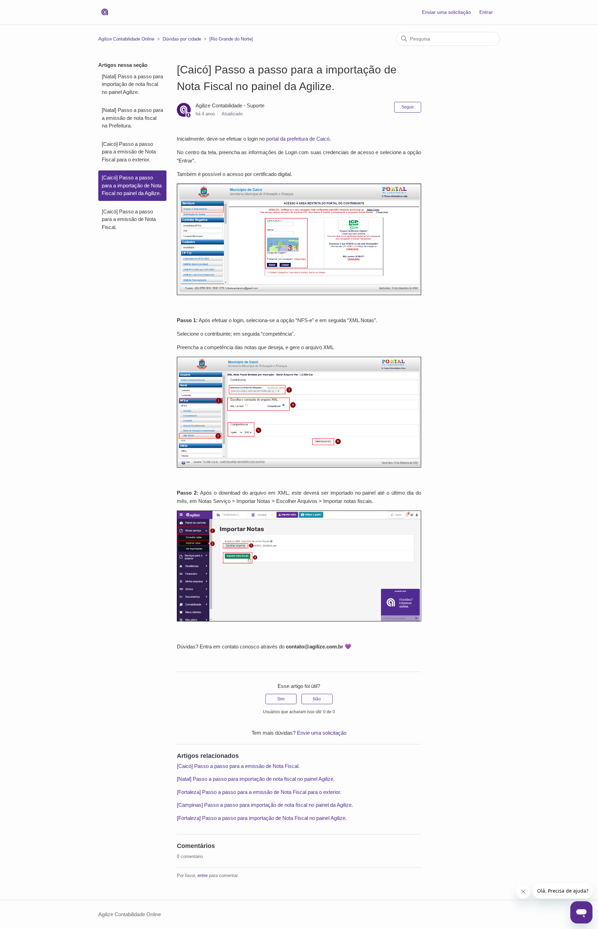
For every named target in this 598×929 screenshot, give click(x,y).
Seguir (407, 107)
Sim (280, 699)
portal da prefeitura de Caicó (297, 139)
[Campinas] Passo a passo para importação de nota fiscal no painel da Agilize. (265, 805)
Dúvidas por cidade (182, 39)
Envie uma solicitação (321, 733)
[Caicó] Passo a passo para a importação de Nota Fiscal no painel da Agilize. (132, 185)
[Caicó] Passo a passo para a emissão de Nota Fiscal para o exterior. (129, 151)
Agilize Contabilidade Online (126, 39)
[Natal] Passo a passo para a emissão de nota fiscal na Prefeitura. (132, 118)
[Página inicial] (104, 12)
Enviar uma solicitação (446, 12)
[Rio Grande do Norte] (231, 39)
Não (317, 699)
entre (203, 875)
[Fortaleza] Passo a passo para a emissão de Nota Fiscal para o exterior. (259, 792)
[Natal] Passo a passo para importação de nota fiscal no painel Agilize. (132, 84)
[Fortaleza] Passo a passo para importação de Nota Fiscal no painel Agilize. (262, 818)
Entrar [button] (486, 12)
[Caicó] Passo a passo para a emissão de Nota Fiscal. (129, 219)
